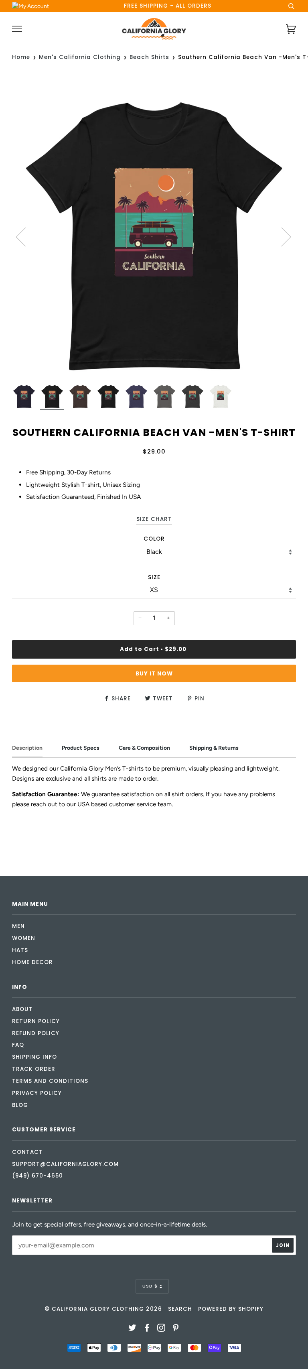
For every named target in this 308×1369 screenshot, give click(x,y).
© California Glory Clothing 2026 (103, 1309)
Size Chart (154, 519)
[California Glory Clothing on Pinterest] (176, 1329)
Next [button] (281, 236)
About (22, 1009)
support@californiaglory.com (65, 1164)
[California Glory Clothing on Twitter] (132, 1329)
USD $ (150, 1286)
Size (154, 577)
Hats (20, 950)
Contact (27, 1152)
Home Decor (32, 962)
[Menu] (17, 29)
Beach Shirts (149, 57)
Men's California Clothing (80, 57)
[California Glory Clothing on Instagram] (161, 1329)
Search (180, 1309)
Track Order (33, 1069)
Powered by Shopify (230, 1309)
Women (23, 938)
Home (21, 57)
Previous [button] (25, 236)
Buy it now (154, 673)
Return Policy (36, 1021)
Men (18, 926)
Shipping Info (34, 1057)
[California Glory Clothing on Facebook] (147, 1329)
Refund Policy (35, 1033)
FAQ (18, 1045)
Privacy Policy (37, 1093)
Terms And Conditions (50, 1081)
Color (154, 539)
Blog (20, 1105)
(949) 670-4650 (37, 1176)
